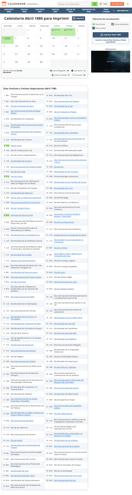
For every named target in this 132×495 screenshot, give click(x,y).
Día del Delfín (16, 440)
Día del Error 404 (18, 171)
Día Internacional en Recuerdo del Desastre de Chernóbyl (69, 381)
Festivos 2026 (24, 10)
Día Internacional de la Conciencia (25, 202)
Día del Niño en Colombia (65, 367)
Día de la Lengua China (64, 222)
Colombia (32, 3)
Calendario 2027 (40, 10)
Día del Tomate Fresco (20, 208)
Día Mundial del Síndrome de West (26, 323)
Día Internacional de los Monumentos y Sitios (70, 161)
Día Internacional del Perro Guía (68, 475)
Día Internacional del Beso (22, 420)
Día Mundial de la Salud (21, 254)
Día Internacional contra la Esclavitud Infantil (70, 119)
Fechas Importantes (121, 24)
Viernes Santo (17, 176)
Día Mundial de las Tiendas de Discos (70, 182)
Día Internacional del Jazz (65, 480)
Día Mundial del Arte (20, 471)
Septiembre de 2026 (88, 10)
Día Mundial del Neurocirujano (24, 272)
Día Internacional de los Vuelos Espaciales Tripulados (24, 399)
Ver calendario (117, 4)
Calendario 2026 (9, 10)
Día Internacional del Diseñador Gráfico (67, 406)
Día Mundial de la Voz (63, 106)
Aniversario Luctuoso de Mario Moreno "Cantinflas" (67, 215)
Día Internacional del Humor (66, 388)
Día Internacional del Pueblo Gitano (26, 277)
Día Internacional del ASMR (22, 297)
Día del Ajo (58, 167)
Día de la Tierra (60, 248)
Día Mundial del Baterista (22, 193)
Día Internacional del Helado (23, 361)
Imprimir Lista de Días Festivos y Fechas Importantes (110, 41)
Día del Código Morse (63, 413)
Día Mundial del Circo (63, 188)
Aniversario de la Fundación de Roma (70, 235)
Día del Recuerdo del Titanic (23, 475)
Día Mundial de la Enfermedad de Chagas (25, 446)
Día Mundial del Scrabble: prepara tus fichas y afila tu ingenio (27, 413)
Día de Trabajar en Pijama (65, 112)
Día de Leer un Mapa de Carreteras (26, 197)
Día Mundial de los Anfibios (66, 440)
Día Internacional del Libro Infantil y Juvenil (26, 132)
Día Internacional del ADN (65, 333)
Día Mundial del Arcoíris (21, 161)
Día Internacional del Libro (65, 282)
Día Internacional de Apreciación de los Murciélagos (69, 139)
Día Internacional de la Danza (67, 446)
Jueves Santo (16, 145)
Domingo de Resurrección (22, 215)
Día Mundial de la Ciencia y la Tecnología (23, 317)
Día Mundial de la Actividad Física (25, 235)
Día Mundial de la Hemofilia (66, 133)
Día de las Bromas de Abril (22, 106)
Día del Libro (59, 272)
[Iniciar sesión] (127, 4)
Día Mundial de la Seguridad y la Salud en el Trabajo (68, 434)
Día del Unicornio (18, 282)
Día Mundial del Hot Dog (64, 323)
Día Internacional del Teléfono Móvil (26, 167)
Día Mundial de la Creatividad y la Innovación (68, 241)
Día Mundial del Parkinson (22, 345)
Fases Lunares (101, 28)
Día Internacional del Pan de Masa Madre (25, 112)
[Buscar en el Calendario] (95, 4)
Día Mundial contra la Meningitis (68, 317)
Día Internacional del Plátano (66, 101)
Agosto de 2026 (70, 10)
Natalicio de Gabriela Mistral (23, 260)
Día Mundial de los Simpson (66, 171)
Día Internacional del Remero (23, 350)
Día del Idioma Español (64, 289)
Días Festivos (100, 24)
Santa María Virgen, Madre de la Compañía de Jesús (68, 254)
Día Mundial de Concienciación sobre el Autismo (27, 126)
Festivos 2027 (55, 10)
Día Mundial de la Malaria (65, 339)
